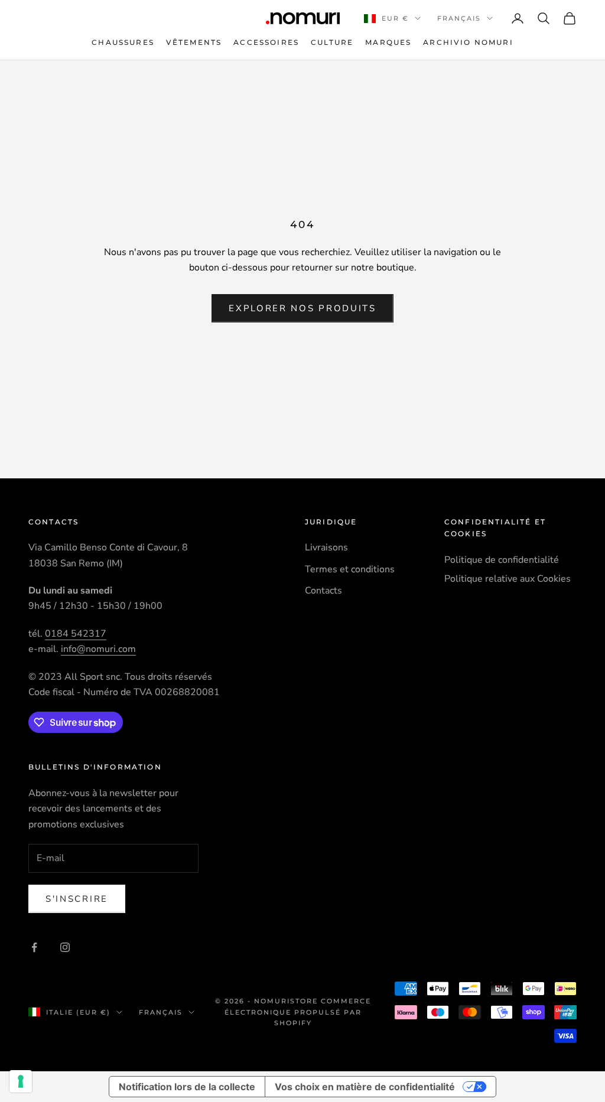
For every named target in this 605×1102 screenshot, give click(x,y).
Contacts (323, 590)
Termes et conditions (350, 569)
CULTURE (332, 42)
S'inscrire (76, 899)
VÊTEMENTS (194, 42)
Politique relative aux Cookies (507, 578)
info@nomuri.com (98, 649)
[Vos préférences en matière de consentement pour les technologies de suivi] (20, 1081)
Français (459, 18)
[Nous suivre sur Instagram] (65, 947)
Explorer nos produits (302, 308)
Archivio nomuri (468, 42)
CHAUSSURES (123, 42)
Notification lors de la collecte (187, 1087)
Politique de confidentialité (501, 559)
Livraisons (326, 547)
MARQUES (388, 42)
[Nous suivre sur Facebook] (34, 947)
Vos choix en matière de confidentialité (365, 1087)
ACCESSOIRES (266, 42)
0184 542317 (75, 633)
